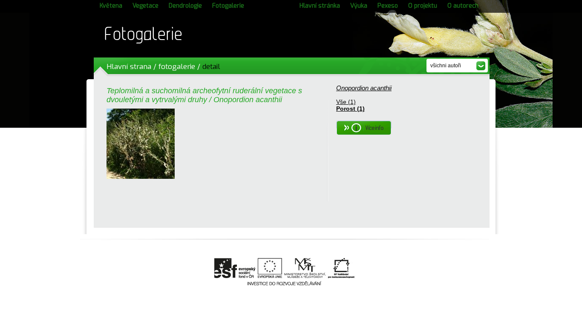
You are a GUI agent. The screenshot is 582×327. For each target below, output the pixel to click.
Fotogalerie (228, 6)
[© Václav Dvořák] (141, 176)
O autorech (462, 6)
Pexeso (387, 6)
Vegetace (145, 6)
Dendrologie (185, 6)
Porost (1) (350, 108)
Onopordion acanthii (364, 88)
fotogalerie (176, 67)
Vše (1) (346, 101)
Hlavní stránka (320, 6)
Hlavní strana (129, 67)
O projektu (422, 6)
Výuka (358, 6)
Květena (111, 6)
